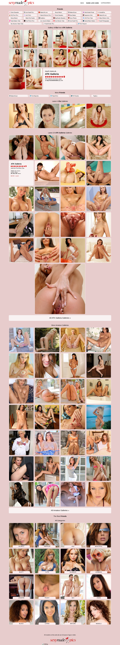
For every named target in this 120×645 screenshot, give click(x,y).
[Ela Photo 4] (75, 39)
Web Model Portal (89, 12)
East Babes (73, 15)
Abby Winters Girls (104, 18)
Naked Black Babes (89, 21)
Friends (60, 9)
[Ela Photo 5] (89, 39)
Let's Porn (28, 15)
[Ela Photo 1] (30, 39)
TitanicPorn (55, 96)
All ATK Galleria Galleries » (60, 318)
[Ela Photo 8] (30, 58)
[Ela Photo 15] (34, 79)
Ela (57, 28)
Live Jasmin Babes (45, 21)
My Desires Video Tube (17, 23)
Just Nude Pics (30, 12)
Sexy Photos (73, 18)
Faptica (95, 96)
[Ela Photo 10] (60, 58)
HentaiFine (102, 12)
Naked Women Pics (45, 15)
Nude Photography (104, 21)
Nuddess (42, 18)
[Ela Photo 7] (16, 58)
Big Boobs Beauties (60, 18)
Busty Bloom (58, 12)
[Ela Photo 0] (16, 39)
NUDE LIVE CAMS (92, 3)
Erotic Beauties (15, 12)
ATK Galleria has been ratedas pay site (54, 75)
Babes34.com (44, 12)
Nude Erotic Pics (49, 23)
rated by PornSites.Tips (17, 170)
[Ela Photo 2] (45, 39)
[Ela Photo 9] (45, 58)
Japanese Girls (88, 15)
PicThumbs (76, 96)
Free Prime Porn (30, 21)
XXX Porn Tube (88, 18)
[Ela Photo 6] (104, 39)
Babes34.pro (73, 12)
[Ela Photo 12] (89, 58)
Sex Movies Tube (59, 21)
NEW (82, 3)
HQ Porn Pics (14, 15)
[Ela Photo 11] (75, 58)
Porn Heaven (83, 23)
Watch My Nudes (30, 18)
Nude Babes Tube (15, 21)
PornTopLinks (35, 96)
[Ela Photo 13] (104, 58)
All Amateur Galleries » (60, 510)
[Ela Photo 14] (17, 79)
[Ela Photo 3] (60, 39)
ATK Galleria (67, 28)
